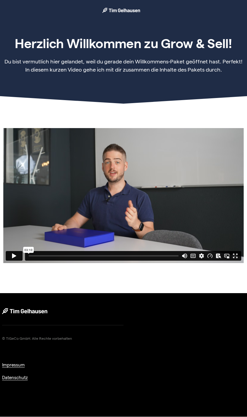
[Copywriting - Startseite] (24, 311)
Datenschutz (15, 377)
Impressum (13, 365)
